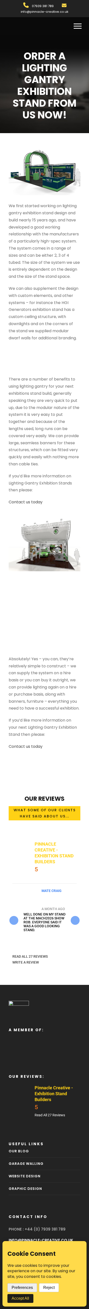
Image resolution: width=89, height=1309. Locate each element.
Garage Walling (26, 1163)
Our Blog (19, 1151)
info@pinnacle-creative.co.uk (44, 11)
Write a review (25, 962)
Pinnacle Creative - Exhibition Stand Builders (54, 1093)
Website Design (25, 1176)
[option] (44, 910)
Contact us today (26, 502)
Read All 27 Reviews (30, 956)
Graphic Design (25, 1188)
